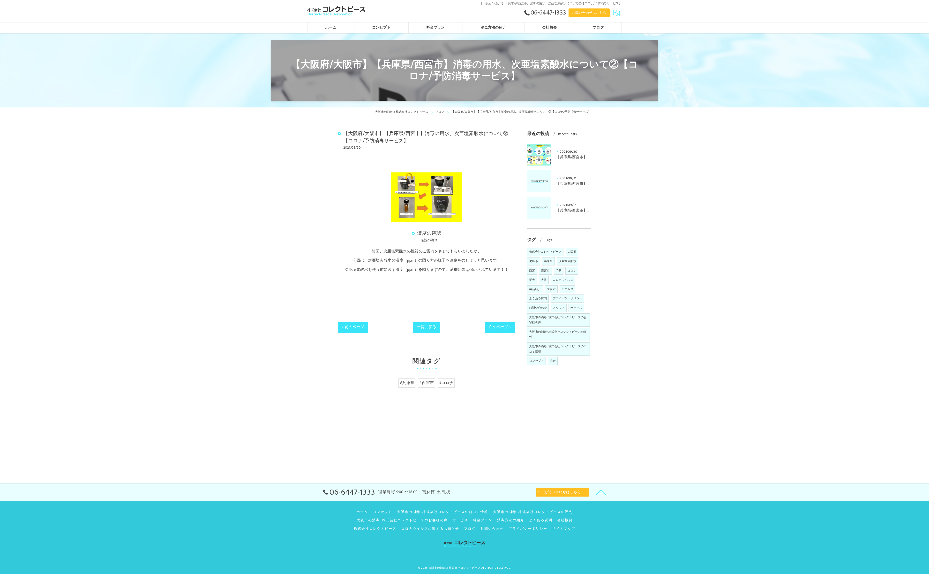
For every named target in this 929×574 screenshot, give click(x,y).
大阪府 (572, 251)
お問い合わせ (538, 307)
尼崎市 (533, 261)
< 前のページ (353, 327)
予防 (559, 270)
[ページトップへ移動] (601, 492)
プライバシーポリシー (567, 298)
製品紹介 (535, 289)
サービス (576, 307)
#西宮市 (426, 383)
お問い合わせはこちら (589, 12)
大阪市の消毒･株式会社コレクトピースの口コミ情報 (558, 349)
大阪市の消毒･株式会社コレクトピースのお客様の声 (558, 320)
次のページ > (500, 327)
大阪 (544, 279)
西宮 (532, 270)
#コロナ (446, 383)
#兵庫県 (407, 383)
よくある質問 (538, 298)
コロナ (571, 270)
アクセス (567, 289)
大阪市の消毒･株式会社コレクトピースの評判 (558, 334)
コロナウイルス (563, 279)
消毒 (552, 360)
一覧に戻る (426, 327)
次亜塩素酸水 (567, 261)
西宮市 (545, 270)
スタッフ (559, 307)
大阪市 (551, 289)
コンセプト (536, 360)
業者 (532, 279)
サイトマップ (563, 528)
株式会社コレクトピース (545, 251)
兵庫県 (548, 261)
